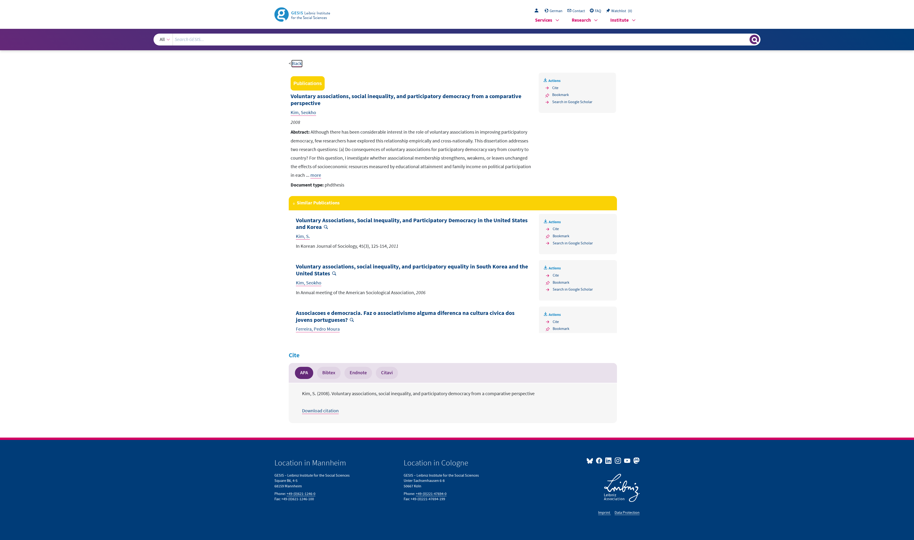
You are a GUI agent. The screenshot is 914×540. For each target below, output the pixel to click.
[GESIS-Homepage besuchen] (302, 14)
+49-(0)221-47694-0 (431, 493)
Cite (555, 88)
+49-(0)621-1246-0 (301, 493)
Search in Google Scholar (572, 102)
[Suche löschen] (745, 39)
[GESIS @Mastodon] (636, 460)
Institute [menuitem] (619, 20)
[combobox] (457, 39)
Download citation (320, 411)
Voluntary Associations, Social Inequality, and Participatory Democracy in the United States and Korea (412, 224)
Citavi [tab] (387, 372)
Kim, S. (303, 236)
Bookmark (560, 94)
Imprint (604, 512)
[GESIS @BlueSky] (591, 460)
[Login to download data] (538, 11)
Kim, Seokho (303, 113)
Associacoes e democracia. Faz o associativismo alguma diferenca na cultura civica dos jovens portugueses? (405, 316)
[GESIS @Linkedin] (608, 460)
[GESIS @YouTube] (627, 460)
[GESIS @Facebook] (599, 460)
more (315, 175)
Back (297, 64)
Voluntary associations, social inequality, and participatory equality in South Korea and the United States (412, 270)
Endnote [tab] (358, 372)
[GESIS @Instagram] (618, 460)
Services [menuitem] (543, 20)
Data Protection (627, 512)
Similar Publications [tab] (318, 203)
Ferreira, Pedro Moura (318, 329)
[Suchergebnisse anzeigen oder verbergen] (754, 39)
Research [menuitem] (581, 20)
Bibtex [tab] (328, 372)
